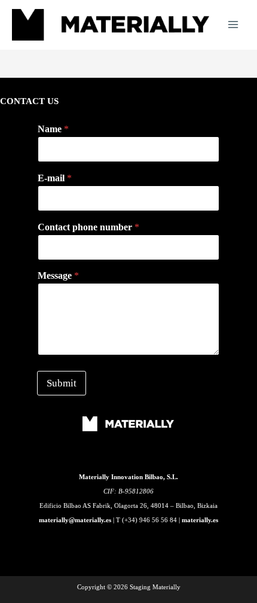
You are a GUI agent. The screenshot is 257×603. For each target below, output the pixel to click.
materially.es (200, 519)
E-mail (55, 178)
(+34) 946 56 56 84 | (152, 519)
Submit (62, 383)
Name (53, 129)
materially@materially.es (75, 519)
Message (58, 275)
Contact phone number (88, 227)
